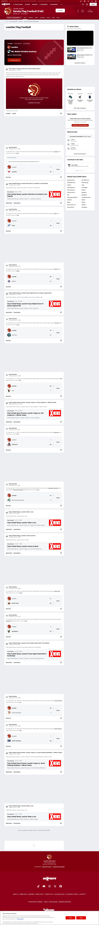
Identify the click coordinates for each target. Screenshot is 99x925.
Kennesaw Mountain (53, 488)
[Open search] (83, 4)
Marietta (69, 200)
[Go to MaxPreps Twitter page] (55, 886)
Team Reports (10, 192)
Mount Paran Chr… (71, 204)
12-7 (20, 702)
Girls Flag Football (13, 21)
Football (27, 4)
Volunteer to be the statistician (80, 125)
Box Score (8, 177)
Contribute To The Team (34, 102)
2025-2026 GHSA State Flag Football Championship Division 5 (23, 161)
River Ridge (84, 187)
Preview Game (15, 60)
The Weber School (86, 197)
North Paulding (58, 728)
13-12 (17, 324)
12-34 (20, 593)
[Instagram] (88, 1)
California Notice (59, 894)
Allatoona (56, 432)
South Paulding (58, 700)
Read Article (9, 203)
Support (82, 894)
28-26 (17, 271)
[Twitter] (92, 1)
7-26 (17, 215)
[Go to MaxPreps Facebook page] (60, 886)
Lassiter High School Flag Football (31, 21)
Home (25, 17)
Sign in (93, 4)
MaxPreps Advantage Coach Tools (49, 1)
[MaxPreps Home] (6, 4)
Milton (68, 202)
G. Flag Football (18, 4)
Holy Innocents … (71, 190)
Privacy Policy (40, 894)
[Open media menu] (87, 4)
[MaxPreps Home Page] (7, 21)
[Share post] (61, 113)
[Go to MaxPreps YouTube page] (44, 886)
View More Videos (79, 63)
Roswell (84, 190)
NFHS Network (53, 902)
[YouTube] (84, 1)
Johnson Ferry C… (71, 192)
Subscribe (31, 894)
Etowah (69, 185)
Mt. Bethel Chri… (86, 180)
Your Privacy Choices (72, 894)
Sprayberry (8, 621)
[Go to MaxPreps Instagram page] (49, 886)
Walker (83, 200)
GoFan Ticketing (14, 1)
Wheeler (84, 204)
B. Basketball (43, 4)
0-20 (17, 153)
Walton (56, 269)
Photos (48, 17)
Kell (61, 378)
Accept (70, 918)
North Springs (85, 182)
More (58, 17)
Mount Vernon (70, 207)
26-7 (20, 380)
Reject (81, 918)
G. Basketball (54, 4)
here (89, 136)
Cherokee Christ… (71, 182)
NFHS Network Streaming (29, 1)
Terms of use (49, 894)
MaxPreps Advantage (65, 902)
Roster (36, 17)
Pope (55, 213)
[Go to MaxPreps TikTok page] (38, 886)
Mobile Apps (23, 894)
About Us (15, 894)
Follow (61, 10)
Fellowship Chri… (71, 187)
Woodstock (84, 207)
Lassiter (20, 21)
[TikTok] (81, 1)
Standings (42, 17)
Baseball (34, 4)
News (53, 17)
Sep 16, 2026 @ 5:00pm (15, 55)
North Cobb (57, 591)
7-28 (20, 730)
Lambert (56, 151)
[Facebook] (95, 1)
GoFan (45, 902)
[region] (49, 918)
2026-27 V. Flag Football (13, 17)
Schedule (30, 17)
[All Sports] (61, 4)
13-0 (38, 490)
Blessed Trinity (70, 180)
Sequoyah (84, 192)
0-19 (26, 621)
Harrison (57, 323)
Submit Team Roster (80, 154)
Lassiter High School (49, 861)
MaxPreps (5, 1)
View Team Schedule (80, 108)
